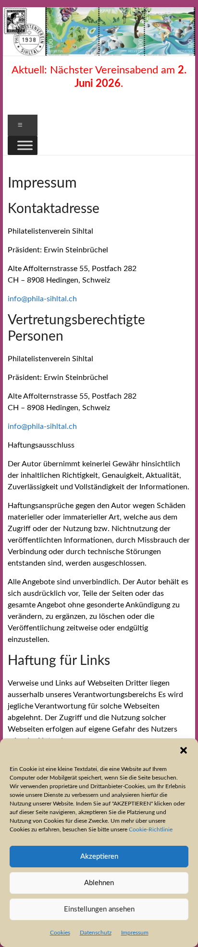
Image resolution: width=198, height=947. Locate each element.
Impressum (134, 932)
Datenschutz (95, 932)
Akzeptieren (99, 856)
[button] (183, 750)
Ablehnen (99, 883)
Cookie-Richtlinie (151, 829)
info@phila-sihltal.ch (42, 299)
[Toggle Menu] (25, 145)
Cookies (60, 932)
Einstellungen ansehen (99, 909)
